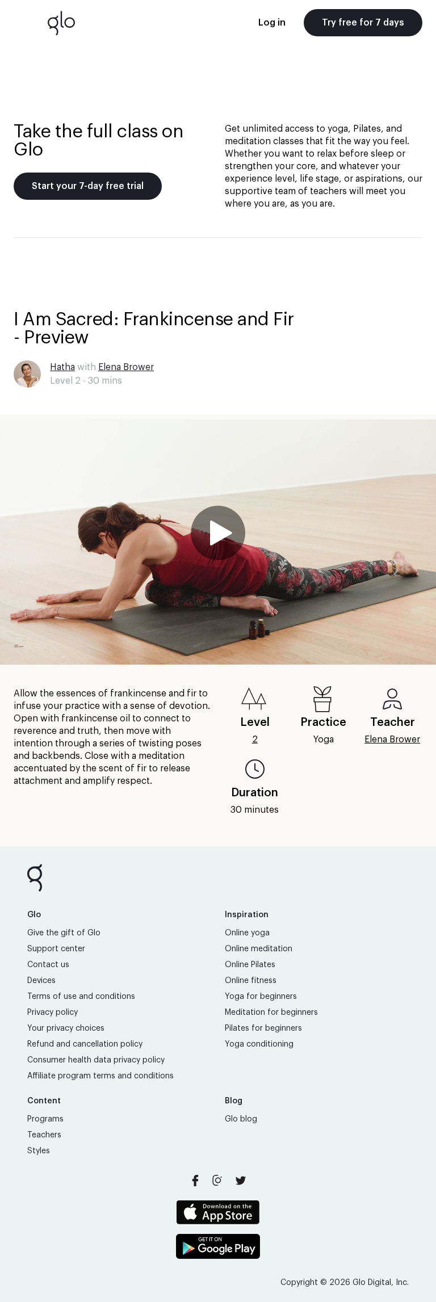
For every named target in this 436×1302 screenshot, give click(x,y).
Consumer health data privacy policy (96, 1060)
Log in (272, 22)
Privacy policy (52, 1013)
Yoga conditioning (259, 1044)
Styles (38, 1151)
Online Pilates (250, 965)
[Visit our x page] (240, 1180)
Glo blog (241, 1119)
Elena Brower (126, 367)
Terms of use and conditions (81, 997)
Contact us (48, 965)
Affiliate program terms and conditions (100, 1076)
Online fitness (250, 981)
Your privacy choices (65, 1028)
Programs (45, 1119)
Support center (56, 949)
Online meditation (258, 949)
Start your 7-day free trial (88, 186)
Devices (41, 981)
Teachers (44, 1135)
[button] (218, 542)
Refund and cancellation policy (84, 1044)
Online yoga (247, 933)
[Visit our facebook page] (195, 1180)
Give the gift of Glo (63, 933)
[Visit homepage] (61, 22)
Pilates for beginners (263, 1028)
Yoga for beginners (261, 997)
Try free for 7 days (363, 22)
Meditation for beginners (271, 1013)
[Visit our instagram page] (218, 1180)
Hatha (62, 367)
